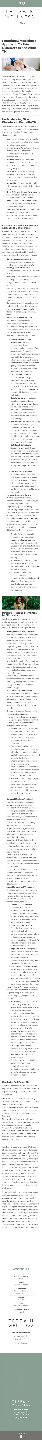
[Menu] (21, 1436)
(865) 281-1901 (21, 1343)
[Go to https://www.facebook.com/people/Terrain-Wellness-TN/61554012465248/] (20, 3)
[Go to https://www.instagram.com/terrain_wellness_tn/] (23, 3)
